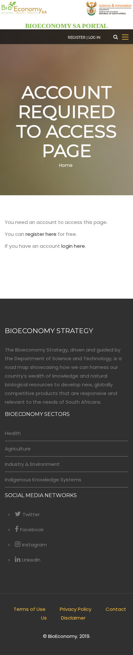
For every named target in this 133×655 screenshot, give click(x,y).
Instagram (34, 544)
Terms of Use (30, 609)
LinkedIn (31, 559)
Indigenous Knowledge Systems (43, 479)
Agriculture (18, 448)
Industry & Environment (32, 464)
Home (66, 165)
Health (13, 433)
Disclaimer (73, 617)
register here (41, 234)
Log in (94, 37)
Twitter (31, 514)
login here (73, 246)
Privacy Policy (75, 609)
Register (77, 37)
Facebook (32, 529)
